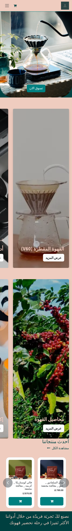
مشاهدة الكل (60, 448)
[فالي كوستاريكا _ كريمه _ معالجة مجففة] (20, 469)
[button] (53, 257)
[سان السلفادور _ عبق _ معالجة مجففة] (51, 469)
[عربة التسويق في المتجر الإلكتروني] (15, 6)
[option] (36, 482)
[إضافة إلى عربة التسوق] (51, 501)
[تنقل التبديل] (7, 6)
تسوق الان (36, 88)
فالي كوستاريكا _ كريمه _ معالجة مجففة (23, 486)
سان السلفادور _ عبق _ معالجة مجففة (52, 484)
